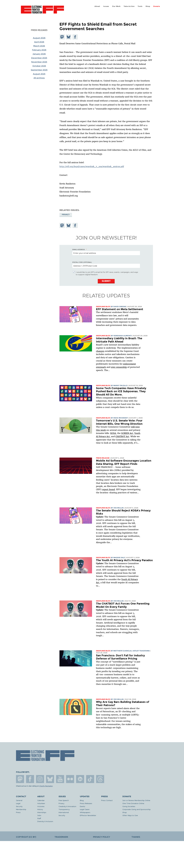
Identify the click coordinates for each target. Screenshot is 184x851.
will (133, 427)
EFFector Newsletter (88, 815)
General (19, 800)
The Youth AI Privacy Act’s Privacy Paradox (124, 560)
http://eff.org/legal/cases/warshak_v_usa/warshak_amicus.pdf (91, 166)
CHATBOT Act (122, 436)
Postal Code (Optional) (82, 262)
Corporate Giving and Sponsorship (136, 809)
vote (137, 427)
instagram (40, 779)
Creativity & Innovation (67, 806)
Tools (140, 6)
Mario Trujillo (120, 385)
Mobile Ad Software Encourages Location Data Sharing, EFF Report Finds (123, 462)
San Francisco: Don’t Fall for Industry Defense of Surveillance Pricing (120, 657)
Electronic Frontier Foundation (42, 11)
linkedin (80, 779)
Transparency (64, 809)
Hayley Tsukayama (141, 651)
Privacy (66, 214)
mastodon (20, 779)
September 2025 (39, 70)
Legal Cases (84, 809)
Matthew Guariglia (122, 651)
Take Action (129, 6)
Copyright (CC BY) (26, 837)
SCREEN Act (127, 433)
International (64, 812)
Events (82, 806)
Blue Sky (50, 779)
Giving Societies (128, 806)
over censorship (119, 367)
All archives (39, 78)
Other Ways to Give (130, 815)
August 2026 (39, 38)
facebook (30, 779)
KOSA (113, 433)
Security (19, 806)
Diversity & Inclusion (45, 821)
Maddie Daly (119, 558)
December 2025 (39, 58)
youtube (60, 779)
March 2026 (39, 46)
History (40, 809)
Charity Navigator (46, 786)
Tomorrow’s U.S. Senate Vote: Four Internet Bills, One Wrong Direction (119, 422)
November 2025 (39, 62)
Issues (106, 6)
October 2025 (39, 66)
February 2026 (39, 50)
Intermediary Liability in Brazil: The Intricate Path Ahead (119, 340)
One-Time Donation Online (133, 803)
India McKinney (120, 418)
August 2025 (39, 74)
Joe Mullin (118, 508)
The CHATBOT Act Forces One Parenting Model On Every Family (122, 605)
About (97, 6)
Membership (21, 809)
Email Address (78, 249)
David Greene (119, 306)
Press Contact (107, 800)
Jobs (39, 815)
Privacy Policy (101, 837)
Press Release (102, 458)
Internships (41, 812)
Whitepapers (85, 812)
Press (18, 812)
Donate (156, 6)
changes (100, 351)
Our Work (116, 6)
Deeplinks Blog (103, 306)
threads (100, 779)
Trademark (61, 837)
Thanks (136, 837)
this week (101, 430)
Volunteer (41, 803)
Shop (148, 6)
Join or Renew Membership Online (136, 800)
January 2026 (39, 54)
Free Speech (64, 800)
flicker (70, 779)
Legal (18, 803)
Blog (82, 800)
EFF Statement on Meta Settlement (119, 309)
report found (108, 489)
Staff (39, 818)
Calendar (41, 800)
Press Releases (39, 30)
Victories (40, 806)
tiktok (90, 779)
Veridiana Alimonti (122, 336)
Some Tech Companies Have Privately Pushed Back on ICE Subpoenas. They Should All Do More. (121, 391)
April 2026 (39, 42)
